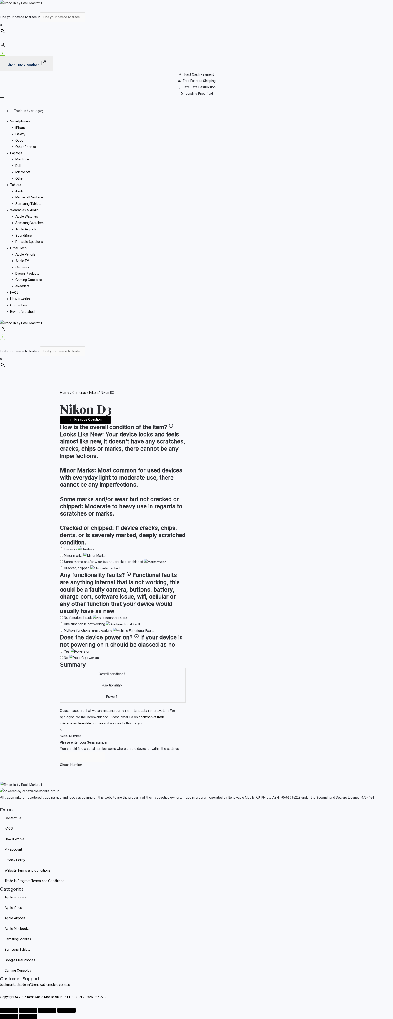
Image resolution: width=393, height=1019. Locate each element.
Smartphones (20, 121)
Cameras (22, 267)
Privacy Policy (15, 860)
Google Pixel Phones (20, 960)
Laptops (16, 153)
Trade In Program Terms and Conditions (34, 881)
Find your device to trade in (20, 17)
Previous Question (85, 419)
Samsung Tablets (28, 204)
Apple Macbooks (17, 929)
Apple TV (22, 261)
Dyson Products (27, 274)
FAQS (14, 292)
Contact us (18, 305)
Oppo (19, 140)
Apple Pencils (25, 254)
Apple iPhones (15, 897)
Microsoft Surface (29, 197)
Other (19, 178)
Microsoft (22, 172)
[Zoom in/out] (9, 1010)
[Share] (47, 1010)
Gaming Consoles (28, 280)
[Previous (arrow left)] (9, 1016)
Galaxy (20, 134)
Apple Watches (26, 216)
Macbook (22, 159)
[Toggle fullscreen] (28, 1010)
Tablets (15, 185)
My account (13, 849)
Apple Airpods (25, 229)
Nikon (93, 393)
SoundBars (23, 236)
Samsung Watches (29, 223)
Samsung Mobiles (18, 939)
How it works (20, 299)
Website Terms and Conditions (27, 870)
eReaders (22, 286)
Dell (18, 166)
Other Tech (18, 248)
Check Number (71, 765)
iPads (19, 191)
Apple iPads (13, 908)
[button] (196, 100)
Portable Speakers (29, 242)
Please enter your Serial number (84, 742)
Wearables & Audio (24, 210)
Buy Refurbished (22, 312)
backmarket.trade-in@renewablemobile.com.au (35, 985)
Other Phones (25, 147)
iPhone (20, 128)
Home (64, 393)
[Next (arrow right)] (28, 1016)
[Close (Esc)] (66, 1010)
